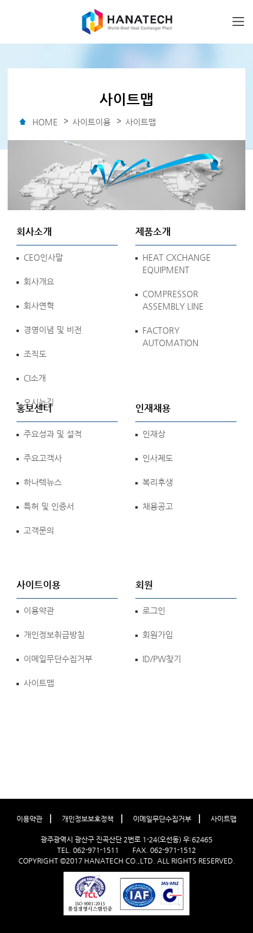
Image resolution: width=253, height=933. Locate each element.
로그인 (153, 610)
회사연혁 (39, 305)
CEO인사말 (43, 257)
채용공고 (157, 506)
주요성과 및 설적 (53, 434)
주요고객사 (43, 458)
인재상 (153, 434)
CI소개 (35, 378)
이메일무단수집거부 (58, 658)
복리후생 (157, 482)
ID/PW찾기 (161, 658)
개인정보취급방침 (54, 634)
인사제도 (157, 458)
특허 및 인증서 (49, 506)
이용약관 (39, 610)
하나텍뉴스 (43, 482)
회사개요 (39, 281)
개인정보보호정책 (88, 819)
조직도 (35, 353)
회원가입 (157, 634)
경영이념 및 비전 (53, 329)
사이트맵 (39, 683)
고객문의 (39, 530)
